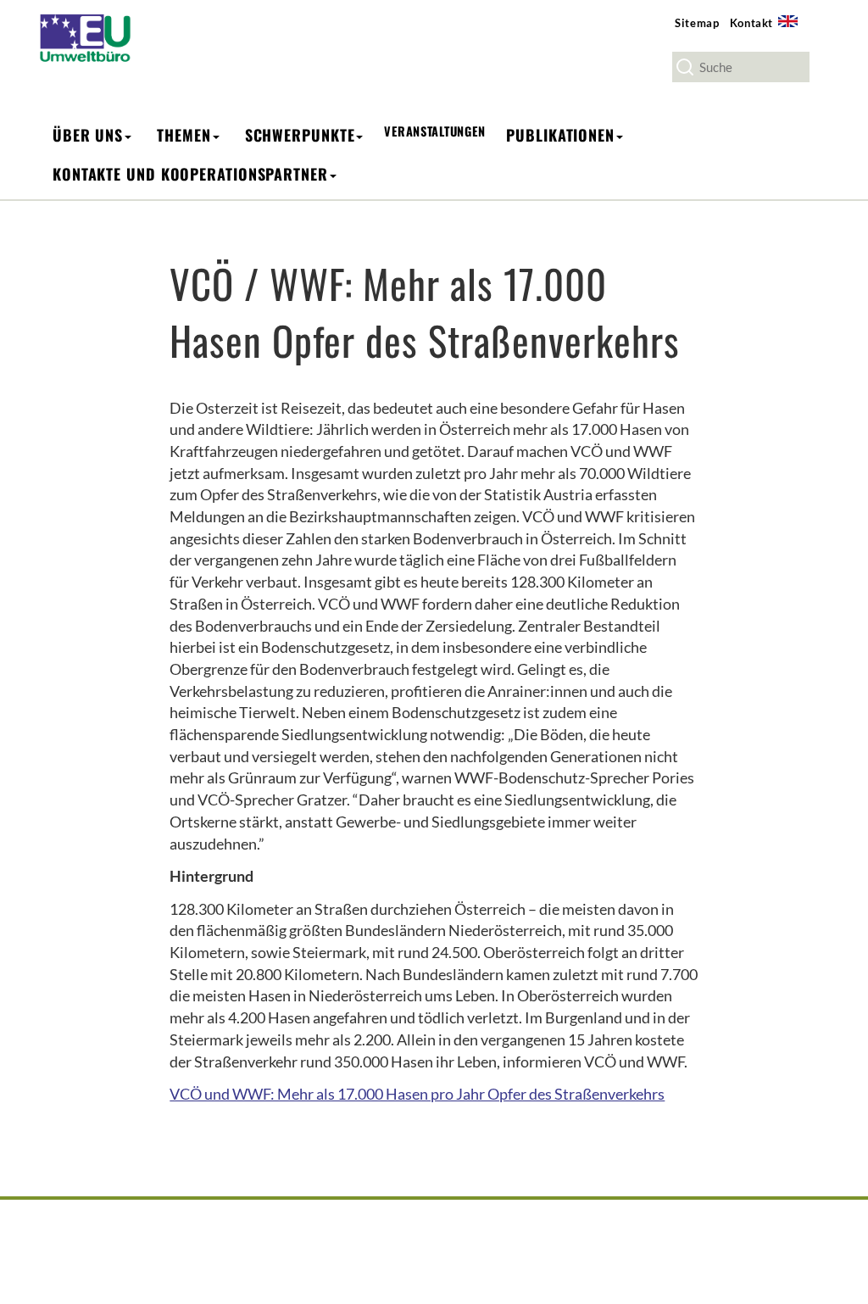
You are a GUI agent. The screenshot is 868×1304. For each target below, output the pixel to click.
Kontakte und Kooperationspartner (190, 174)
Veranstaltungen (434, 131)
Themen (183, 135)
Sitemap (697, 23)
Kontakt (752, 23)
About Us (793, 31)
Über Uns (88, 135)
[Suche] (685, 67)
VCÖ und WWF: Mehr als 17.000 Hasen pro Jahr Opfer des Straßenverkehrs (417, 1093)
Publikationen (560, 135)
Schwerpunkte (300, 135)
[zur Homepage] (94, 36)
